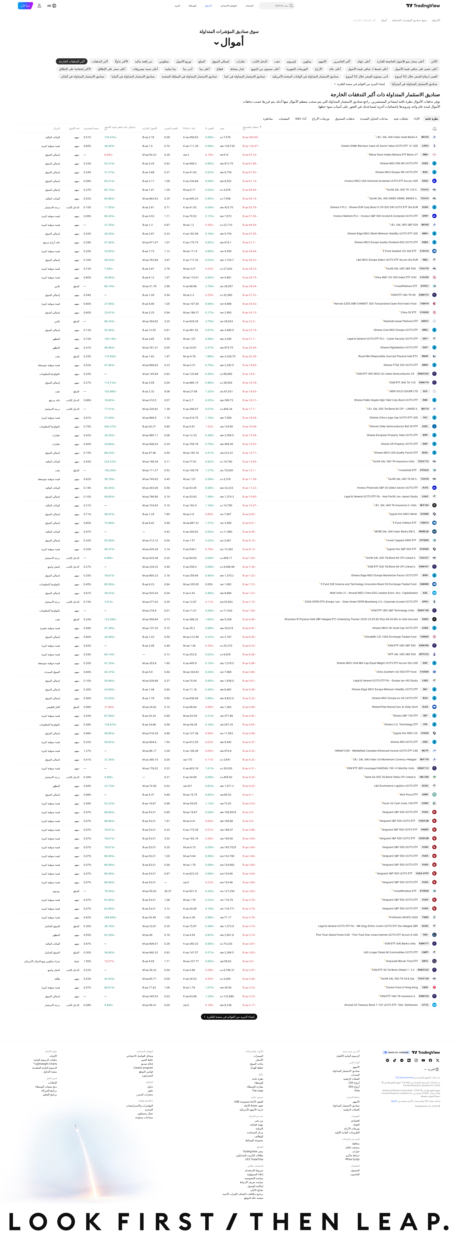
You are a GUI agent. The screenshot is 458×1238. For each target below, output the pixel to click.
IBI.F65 (425, 224)
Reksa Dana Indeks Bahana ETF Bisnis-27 (393, 154)
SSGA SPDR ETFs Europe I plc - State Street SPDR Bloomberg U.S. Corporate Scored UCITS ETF (361, 601)
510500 (424, 671)
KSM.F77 (424, 943)
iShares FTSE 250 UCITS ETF (401, 364)
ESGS (425, 180)
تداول (150, 1086)
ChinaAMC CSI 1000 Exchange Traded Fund (390, 636)
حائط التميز (147, 1059)
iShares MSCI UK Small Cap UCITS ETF (395, 627)
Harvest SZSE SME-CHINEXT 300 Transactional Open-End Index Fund (375, 303)
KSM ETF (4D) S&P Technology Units (392, 610)
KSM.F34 (424, 996)
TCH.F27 (424, 557)
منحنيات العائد (352, 1147)
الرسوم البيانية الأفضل (348, 1055)
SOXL (425, 426)
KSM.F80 (424, 645)
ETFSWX (424, 540)
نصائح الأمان (256, 1189)
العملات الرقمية (351, 1078)
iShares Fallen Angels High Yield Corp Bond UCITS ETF (386, 399)
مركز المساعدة (255, 1132)
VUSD (425, 847)
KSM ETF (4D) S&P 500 (402, 645)
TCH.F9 (425, 478)
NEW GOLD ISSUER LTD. (403, 391)
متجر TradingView (253, 1151)
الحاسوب (355, 1174)
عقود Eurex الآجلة (253, 1105)
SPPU (425, 601)
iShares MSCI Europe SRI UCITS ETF (396, 172)
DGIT (425, 347)
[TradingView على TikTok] (394, 1060)
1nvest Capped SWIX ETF (401, 540)
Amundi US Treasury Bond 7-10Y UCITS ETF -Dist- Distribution (381, 1004)
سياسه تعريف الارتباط (251, 1182)
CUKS (425, 628)
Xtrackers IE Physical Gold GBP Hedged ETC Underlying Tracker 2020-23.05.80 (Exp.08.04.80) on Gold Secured (351, 619)
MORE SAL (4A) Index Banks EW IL (395, 531)
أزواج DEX (354, 1086)
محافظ (356, 1143)
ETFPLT (425, 286)
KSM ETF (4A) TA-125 (403, 382)
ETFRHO (424, 890)
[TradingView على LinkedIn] (408, 1060)
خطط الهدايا (257, 1067)
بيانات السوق (256, 1063)
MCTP (425, 750)
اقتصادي (355, 1120)
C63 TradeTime (254, 1159)
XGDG (425, 619)
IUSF (425, 663)
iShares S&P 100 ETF (405, 715)
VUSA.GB (424, 820)
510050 (424, 312)
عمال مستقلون (145, 1113)
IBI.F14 (425, 408)
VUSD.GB (424, 838)
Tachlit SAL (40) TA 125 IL (401, 189)
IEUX (425, 698)
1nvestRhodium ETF (404, 890)
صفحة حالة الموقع (253, 1197)
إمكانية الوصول (255, 1186)
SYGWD (424, 514)
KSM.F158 (423, 610)
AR (49, 6)
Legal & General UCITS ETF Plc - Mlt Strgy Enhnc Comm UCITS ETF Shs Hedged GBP (368, 925)
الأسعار (259, 1059)
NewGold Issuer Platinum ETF (401, 321)
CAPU (425, 145)
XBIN (425, 154)
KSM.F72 (424, 294)
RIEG (425, 259)
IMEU (425, 329)
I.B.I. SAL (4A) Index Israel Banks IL (397, 136)
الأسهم (356, 1066)
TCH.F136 (423, 978)
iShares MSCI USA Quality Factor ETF (396, 452)
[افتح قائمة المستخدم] (39, 5)
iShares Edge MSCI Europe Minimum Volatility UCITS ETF (385, 689)
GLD (425, 391)
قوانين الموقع (146, 1071)
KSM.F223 (423, 969)
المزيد (177, 5)
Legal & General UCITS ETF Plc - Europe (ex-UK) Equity (385, 680)
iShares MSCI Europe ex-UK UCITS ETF (395, 698)
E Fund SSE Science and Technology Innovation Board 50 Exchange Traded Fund (368, 584)
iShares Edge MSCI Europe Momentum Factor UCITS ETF (384, 575)
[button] (242, 5)
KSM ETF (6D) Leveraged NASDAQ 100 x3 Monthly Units (380, 768)
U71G (425, 1004)
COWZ (425, 803)
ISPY (425, 338)
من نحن (259, 1120)
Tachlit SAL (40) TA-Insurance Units (393, 461)
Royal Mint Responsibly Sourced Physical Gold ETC (388, 356)
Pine (357, 1090)
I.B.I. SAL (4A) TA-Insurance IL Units (395, 505)
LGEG (425, 680)
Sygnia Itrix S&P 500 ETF (401, 548)
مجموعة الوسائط (254, 1140)
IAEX (425, 741)
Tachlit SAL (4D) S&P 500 (401, 268)
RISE (425, 400)
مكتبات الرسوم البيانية (45, 1059)
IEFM (425, 575)
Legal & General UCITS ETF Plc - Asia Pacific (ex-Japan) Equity (381, 496)
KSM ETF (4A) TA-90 (403, 294)
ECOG (425, 785)
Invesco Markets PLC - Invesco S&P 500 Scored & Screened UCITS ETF (375, 215)
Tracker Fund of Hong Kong (402, 987)
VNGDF (425, 829)
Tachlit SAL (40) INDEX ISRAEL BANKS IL (393, 198)
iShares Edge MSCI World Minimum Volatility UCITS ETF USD (382, 233)
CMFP (425, 952)
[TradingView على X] (437, 1060)
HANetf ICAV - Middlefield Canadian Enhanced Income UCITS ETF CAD (376, 750)
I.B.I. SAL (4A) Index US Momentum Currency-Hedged (384, 759)
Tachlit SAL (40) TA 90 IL (402, 478)
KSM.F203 (423, 373)
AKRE (425, 794)
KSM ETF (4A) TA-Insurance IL (398, 996)
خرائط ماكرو (353, 1155)
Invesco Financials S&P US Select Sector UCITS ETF (387, 487)
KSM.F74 (424, 382)
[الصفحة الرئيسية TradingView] (423, 5)
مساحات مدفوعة (144, 1117)
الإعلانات (52, 1082)
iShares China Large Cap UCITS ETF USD (394, 417)
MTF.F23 (424, 654)
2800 (425, 987)
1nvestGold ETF (407, 470)
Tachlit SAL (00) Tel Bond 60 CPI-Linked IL (391, 557)
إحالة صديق (147, 1063)
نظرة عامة (257, 1078)
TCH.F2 (425, 189)
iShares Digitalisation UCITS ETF (399, 347)
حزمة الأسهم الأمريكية (251, 1109)
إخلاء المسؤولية (255, 1174)
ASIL (425, 592)
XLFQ (425, 487)
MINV (425, 233)
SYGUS (425, 733)
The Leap (257, 1090)
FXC (425, 417)
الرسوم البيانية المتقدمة (44, 1067)
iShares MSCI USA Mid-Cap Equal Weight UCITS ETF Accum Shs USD (377, 662)
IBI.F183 (424, 505)
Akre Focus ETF (409, 794)
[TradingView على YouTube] (423, 1060)
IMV (425, 689)
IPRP (425, 435)
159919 (424, 303)
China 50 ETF (408, 312)
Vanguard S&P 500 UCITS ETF (400, 811)
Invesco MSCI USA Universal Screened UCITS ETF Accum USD (381, 180)
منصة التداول (50, 1071)
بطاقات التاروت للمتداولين (249, 1155)
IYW (425, 724)
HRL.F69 (424, 777)
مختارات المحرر (144, 1094)
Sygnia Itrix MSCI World (403, 513)
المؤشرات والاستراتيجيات (139, 1105)
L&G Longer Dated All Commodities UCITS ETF (391, 952)
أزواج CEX (354, 1082)
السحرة (149, 1109)
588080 (424, 584)
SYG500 (424, 549)
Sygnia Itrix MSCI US (405, 733)
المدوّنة (259, 1128)
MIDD (425, 365)
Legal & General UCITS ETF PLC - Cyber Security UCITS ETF (382, 338)
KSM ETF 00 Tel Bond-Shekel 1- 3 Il (393, 969)
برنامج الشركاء (49, 1090)
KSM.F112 (423, 768)
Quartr (394, 1101)
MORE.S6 (424, 531)
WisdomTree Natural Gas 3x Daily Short (395, 706)
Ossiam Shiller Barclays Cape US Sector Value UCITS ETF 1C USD (379, 145)
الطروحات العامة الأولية (347, 1132)
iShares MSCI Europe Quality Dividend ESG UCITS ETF (386, 242)
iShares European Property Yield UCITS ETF (392, 435)
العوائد (356, 1124)
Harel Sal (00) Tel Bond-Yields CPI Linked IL (390, 776)
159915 (424, 522)
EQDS (425, 242)
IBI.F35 (425, 137)
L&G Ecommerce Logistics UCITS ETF (396, 785)
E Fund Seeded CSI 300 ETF (399, 250)
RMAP (425, 356)
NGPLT (425, 321)
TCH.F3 (425, 198)
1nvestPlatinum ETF (405, 285)
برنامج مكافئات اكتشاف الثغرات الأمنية (243, 1193)
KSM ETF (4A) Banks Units (400, 943)
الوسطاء (192, 5)
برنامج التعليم (50, 1094)
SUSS (425, 207)
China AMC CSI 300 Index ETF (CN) (395, 277)
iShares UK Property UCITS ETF (399, 443)
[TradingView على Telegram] (401, 1060)
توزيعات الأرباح (352, 1128)
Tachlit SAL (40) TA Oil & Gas (397, 978)
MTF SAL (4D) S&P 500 (402, 654)
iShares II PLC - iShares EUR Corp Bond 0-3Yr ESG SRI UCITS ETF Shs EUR (374, 207)
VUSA (425, 812)
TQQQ (425, 917)
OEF (425, 715)
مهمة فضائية (256, 1124)
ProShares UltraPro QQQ (403, 917)
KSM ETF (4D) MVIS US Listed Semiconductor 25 (385, 373)
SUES (425, 163)
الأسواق (208, 5)
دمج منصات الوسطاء (46, 1086)
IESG (425, 172)
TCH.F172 (423, 461)
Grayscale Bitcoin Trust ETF (402, 960)
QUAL (425, 452)
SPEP (425, 216)
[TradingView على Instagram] (416, 1060)
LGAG (425, 496)
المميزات (258, 1055)
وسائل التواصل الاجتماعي (139, 1055)
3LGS (425, 706)
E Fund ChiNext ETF (404, 522)
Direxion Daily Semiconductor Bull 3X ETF (394, 426)
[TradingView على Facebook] (430, 1060)
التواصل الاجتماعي (228, 5)
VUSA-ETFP (422, 873)
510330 (424, 277)
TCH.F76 (424, 268)
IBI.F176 (424, 759)
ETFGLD (424, 470)
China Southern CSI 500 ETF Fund (396, 671)
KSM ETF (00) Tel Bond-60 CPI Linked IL (392, 566)
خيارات (356, 1151)
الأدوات (53, 1055)
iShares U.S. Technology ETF (401, 724)
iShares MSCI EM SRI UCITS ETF (399, 163)
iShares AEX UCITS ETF (404, 741)
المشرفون (147, 1075)
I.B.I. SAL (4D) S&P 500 (404, 224)
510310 (424, 251)
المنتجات (249, 5)
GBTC (425, 961)
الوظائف (258, 1136)
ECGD (425, 926)
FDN (425, 934)
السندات (355, 1074)
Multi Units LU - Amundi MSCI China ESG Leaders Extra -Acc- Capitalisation (374, 592)
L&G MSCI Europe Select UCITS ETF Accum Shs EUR (387, 259)
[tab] (434, 61)
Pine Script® (352, 1159)
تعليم (150, 1090)
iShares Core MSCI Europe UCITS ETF (396, 329)
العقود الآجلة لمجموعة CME (248, 1101)
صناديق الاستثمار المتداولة (346, 1070)
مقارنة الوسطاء (255, 1086)
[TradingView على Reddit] (387, 1060)
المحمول (355, 1170)
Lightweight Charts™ (45, 1063)
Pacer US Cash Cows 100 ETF (400, 803)
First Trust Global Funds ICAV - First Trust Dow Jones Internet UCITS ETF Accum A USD (367, 934)
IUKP (425, 443)
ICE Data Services (405, 1077)
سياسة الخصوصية (254, 1178)
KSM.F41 (424, 566)
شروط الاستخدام (254, 1170)
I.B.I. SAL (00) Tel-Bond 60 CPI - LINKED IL (392, 408)
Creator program (143, 1067)
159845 (424, 636)
